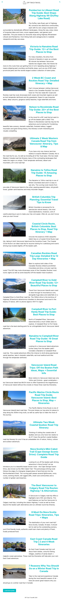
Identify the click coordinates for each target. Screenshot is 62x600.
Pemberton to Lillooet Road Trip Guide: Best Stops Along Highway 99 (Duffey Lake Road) (44, 14)
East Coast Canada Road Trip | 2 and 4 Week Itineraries (43, 542)
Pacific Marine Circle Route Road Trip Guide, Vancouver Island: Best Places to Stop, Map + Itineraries (44, 397)
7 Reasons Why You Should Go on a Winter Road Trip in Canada (44, 568)
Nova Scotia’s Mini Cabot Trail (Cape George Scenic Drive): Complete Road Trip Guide (44, 453)
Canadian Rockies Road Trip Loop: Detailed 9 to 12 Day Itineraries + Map (44, 256)
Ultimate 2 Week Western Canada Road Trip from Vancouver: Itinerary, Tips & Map (44, 142)
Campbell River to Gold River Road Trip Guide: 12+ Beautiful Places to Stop (43, 283)
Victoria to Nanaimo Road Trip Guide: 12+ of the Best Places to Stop (44, 49)
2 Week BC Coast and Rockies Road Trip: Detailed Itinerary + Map (44, 80)
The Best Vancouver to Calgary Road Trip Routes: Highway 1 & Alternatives (43, 488)
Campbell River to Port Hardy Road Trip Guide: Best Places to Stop (44, 312)
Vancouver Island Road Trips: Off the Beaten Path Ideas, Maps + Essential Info (44, 369)
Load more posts (10, 590)
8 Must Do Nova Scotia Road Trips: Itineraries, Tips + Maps (44, 515)
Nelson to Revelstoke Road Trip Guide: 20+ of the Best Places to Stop (44, 110)
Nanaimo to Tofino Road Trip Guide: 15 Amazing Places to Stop (44, 173)
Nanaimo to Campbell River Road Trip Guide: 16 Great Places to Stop (44, 338)
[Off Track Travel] (31, 2)
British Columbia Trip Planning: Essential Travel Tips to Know (44, 199)
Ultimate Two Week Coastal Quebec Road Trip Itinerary (44, 425)
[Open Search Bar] (60, 2)
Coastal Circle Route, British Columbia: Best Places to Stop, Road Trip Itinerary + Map (44, 227)
